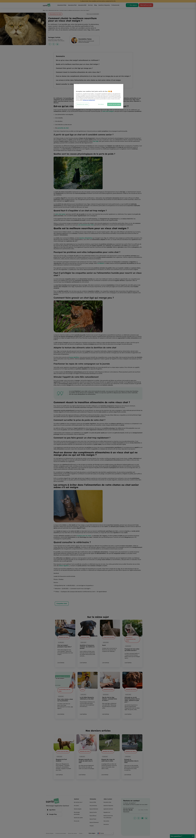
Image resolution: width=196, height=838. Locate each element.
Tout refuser (101, 104)
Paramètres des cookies (82, 104)
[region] (98, 96)
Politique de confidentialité (89, 100)
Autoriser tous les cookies (114, 104)
